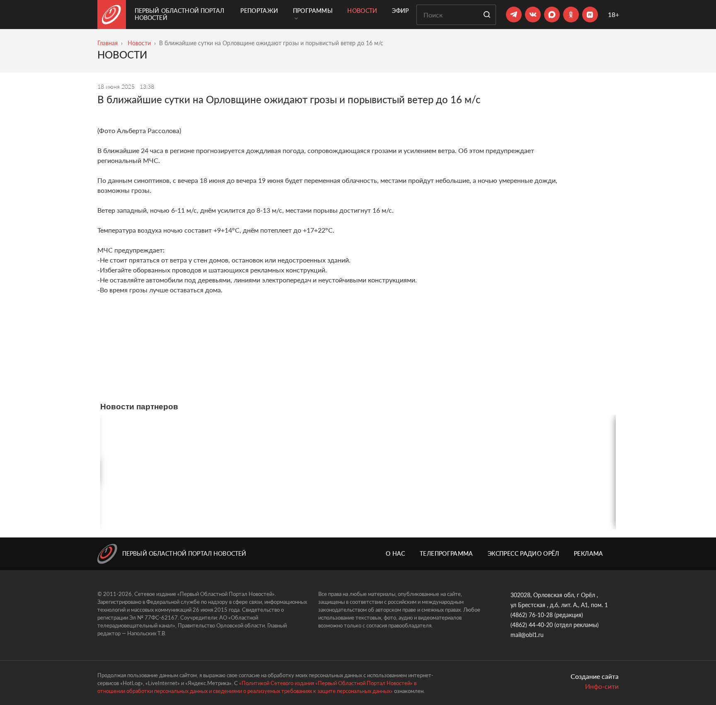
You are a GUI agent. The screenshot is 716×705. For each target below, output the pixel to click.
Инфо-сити (602, 686)
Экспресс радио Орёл (523, 553)
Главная (107, 42)
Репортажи (259, 10)
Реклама (588, 553)
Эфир (400, 10)
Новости (362, 10)
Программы (313, 10)
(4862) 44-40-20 (531, 624)
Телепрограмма (446, 553)
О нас (395, 553)
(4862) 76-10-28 (531, 614)
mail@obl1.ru (527, 634)
